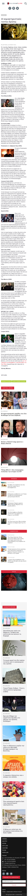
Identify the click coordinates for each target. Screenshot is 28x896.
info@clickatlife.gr (9, 863)
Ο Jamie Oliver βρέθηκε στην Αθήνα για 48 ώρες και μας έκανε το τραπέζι (17, 561)
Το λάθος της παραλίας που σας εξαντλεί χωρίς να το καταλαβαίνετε (16, 486)
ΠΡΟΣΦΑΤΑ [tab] (14, 478)
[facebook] (9, 8)
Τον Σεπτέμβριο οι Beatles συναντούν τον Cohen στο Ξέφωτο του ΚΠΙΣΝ (15, 513)
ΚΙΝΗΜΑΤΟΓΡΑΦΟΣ (6, 381)
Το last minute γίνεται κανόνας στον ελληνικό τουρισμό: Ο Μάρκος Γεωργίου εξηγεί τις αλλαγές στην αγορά (17, 551)
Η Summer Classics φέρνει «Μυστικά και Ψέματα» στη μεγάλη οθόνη (15, 504)
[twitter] (17, 8)
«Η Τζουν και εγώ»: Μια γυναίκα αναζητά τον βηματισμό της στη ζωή (17, 523)
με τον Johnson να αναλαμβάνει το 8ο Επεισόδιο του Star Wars (13, 362)
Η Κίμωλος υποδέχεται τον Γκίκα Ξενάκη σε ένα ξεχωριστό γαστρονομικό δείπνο (17, 495)
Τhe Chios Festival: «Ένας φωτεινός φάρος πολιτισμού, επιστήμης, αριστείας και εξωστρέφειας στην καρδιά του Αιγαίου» (16, 539)
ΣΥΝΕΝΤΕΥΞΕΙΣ (14, 531)
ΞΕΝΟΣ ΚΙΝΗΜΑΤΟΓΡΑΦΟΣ (19, 381)
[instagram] (13, 8)
